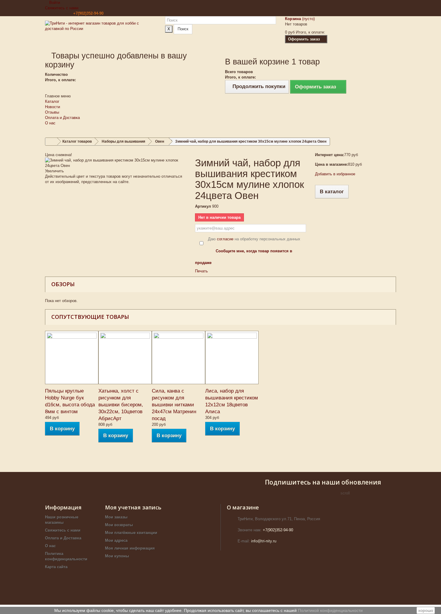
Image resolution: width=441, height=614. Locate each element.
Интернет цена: (329, 155)
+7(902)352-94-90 (88, 13)
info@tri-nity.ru (263, 541)
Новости (52, 107)
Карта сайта (56, 567)
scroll (345, 493)
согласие (225, 239)
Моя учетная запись (133, 507)
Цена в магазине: (331, 164)
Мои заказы (116, 517)
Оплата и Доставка (62, 117)
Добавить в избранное (335, 174)
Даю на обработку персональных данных (254, 239)
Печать (201, 271)
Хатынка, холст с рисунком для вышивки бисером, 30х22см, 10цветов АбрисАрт (120, 404)
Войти (54, 2)
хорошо (425, 610)
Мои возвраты (119, 525)
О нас (50, 123)
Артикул (203, 206)
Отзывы (52, 112)
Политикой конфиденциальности (330, 610)
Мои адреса (116, 540)
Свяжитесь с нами (61, 8)
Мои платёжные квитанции (131, 532)
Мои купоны (117, 556)
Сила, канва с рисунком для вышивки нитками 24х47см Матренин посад (174, 404)
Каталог (52, 101)
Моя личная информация (130, 548)
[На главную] (51, 141)
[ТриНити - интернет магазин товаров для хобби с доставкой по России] (100, 33)
